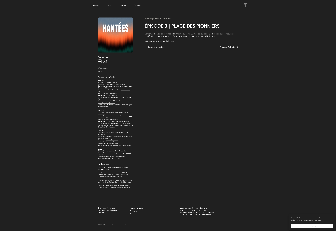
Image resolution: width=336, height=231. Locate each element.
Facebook (200, 212)
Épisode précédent (156, 47)
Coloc (125, 225)
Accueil (148, 18)
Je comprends (312, 226)
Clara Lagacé (126, 123)
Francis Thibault (119, 84)
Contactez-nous (136, 208)
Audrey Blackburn (112, 93)
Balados (95, 5)
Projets (109, 5)
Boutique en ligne (198, 210)
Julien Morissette (111, 82)
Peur (100, 71)
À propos (137, 5)
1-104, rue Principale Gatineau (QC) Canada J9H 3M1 (107, 210)
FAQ (132, 213)
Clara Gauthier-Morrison (106, 103)
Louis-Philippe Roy (125, 125)
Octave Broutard (114, 105)
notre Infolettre (200, 208)
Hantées (167, 18)
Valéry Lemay (125, 105)
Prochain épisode (227, 47)
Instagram (209, 212)
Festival (123, 5)
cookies (310, 217)
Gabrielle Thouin (124, 121)
